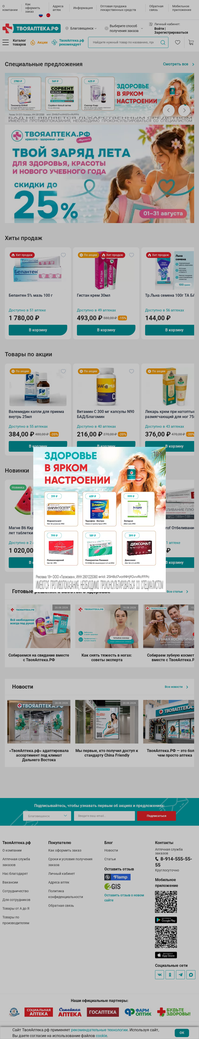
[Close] (160, 452)
